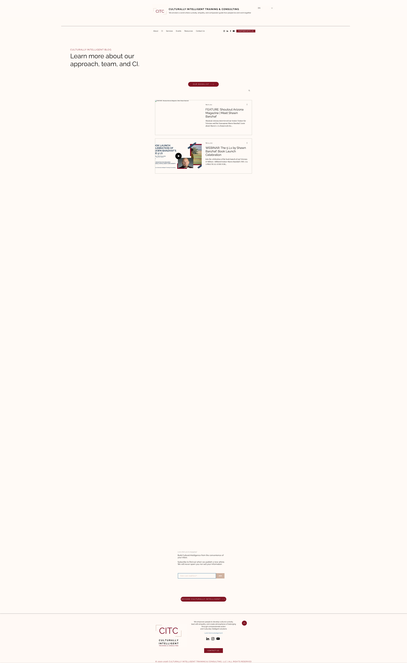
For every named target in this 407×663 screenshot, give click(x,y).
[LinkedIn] (227, 31)
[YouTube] (218, 639)
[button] (245, 31)
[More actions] (247, 104)
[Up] (244, 623)
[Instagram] (224, 31)
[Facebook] (230, 31)
